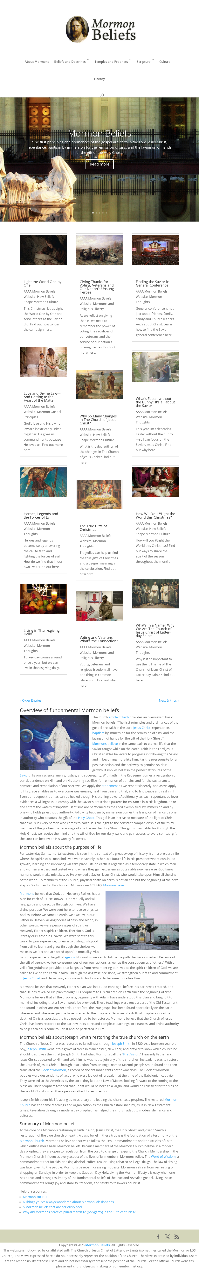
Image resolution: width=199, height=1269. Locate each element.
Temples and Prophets (111, 62)
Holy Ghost (86, 818)
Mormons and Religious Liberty (97, 306)
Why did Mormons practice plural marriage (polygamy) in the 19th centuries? (79, 1212)
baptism (98, 733)
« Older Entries (30, 700)
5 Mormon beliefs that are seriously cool (52, 1207)
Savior (24, 775)
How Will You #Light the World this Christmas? (155, 515)
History (99, 79)
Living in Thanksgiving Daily (42, 632)
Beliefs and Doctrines (70, 62)
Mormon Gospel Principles (42, 414)
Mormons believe (105, 743)
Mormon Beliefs (99, 133)
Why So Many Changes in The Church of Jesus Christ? (98, 419)
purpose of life (87, 847)
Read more (99, 164)
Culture (164, 62)
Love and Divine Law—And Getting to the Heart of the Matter (42, 397)
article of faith (119, 717)
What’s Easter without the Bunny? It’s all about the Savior (155, 402)
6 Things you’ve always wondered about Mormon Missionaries (69, 1202)
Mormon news (113, 885)
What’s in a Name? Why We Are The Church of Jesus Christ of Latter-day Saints (155, 630)
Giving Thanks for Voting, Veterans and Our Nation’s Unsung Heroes (97, 286)
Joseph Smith (78, 1037)
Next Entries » (169, 700)
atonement (110, 786)
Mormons (27, 893)
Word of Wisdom (163, 1156)
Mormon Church (32, 1141)
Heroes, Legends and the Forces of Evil (41, 515)
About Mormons (37, 62)
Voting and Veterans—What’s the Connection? (99, 639)
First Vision (131, 1054)
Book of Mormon (53, 1070)
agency (70, 957)
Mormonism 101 (35, 1197)
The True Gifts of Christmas (93, 528)
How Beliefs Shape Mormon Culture (41, 299)
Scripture (143, 62)
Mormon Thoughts (37, 531)
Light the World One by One (42, 283)
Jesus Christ (141, 728)
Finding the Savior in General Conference (152, 283)
